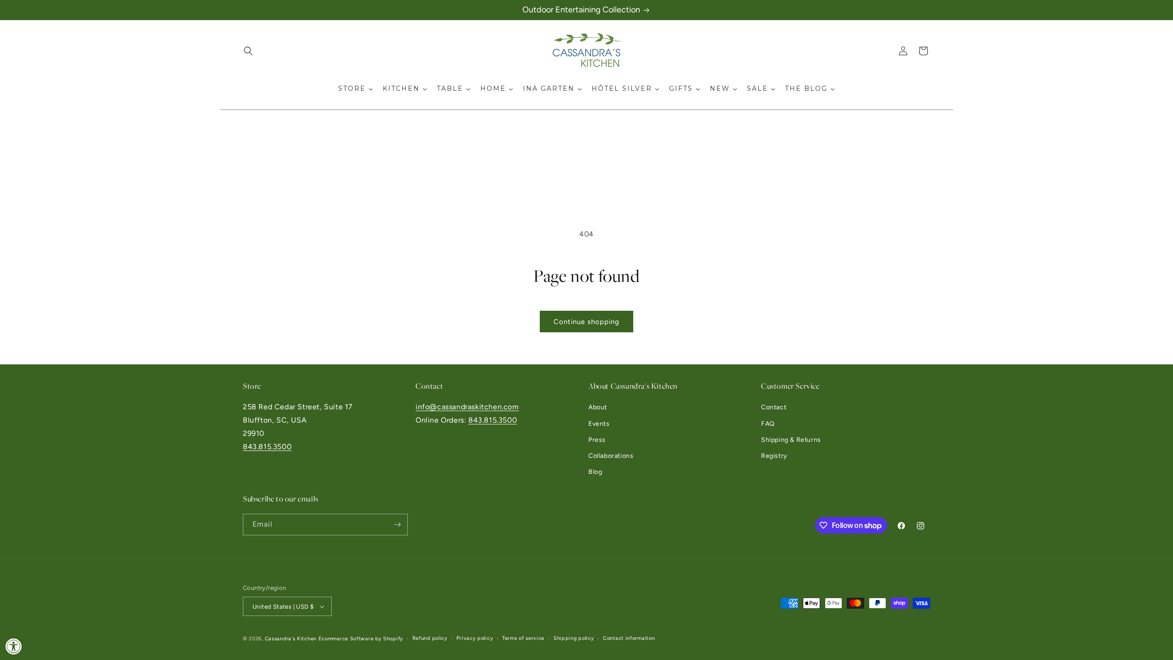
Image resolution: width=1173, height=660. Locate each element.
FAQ (768, 424)
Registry (774, 456)
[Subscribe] (397, 524)
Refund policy (430, 638)
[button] (248, 51)
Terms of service (523, 638)
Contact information (629, 638)
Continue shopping (586, 322)
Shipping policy (574, 638)
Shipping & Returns (791, 440)
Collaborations (610, 456)
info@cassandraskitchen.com (467, 406)
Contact (773, 407)
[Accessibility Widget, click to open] (14, 646)
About (597, 407)
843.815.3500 (267, 446)
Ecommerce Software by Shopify (360, 639)
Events (599, 424)
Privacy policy (474, 638)
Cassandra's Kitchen (291, 639)
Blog (595, 472)
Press (597, 440)
